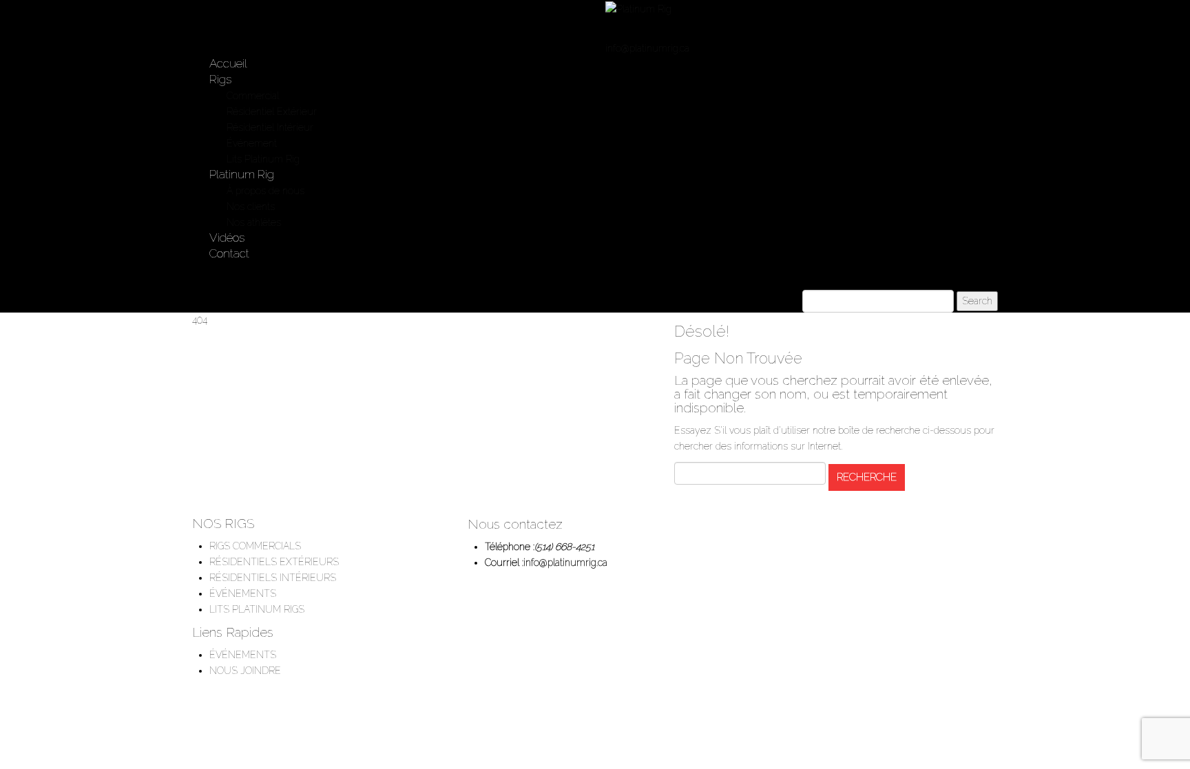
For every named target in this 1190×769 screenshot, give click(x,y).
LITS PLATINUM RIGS (256, 609)
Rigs (220, 79)
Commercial (253, 95)
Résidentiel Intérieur (270, 127)
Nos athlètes (254, 222)
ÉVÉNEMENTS (242, 593)
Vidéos (226, 237)
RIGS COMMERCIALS (255, 545)
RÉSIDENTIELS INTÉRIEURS (272, 577)
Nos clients (251, 206)
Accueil (228, 63)
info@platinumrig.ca (647, 48)
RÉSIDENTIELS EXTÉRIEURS (274, 561)
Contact (229, 253)
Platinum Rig (241, 174)
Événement (252, 143)
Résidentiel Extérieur (272, 111)
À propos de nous (265, 190)
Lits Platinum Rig (263, 159)
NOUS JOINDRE (245, 670)
